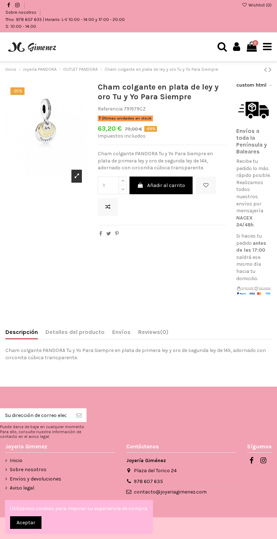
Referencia (110, 109)
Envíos (121, 332)
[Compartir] (100, 234)
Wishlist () (259, 5)
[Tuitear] (108, 234)
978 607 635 (148, 481)
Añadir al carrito (166, 185)
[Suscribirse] (79, 415)
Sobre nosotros (21, 12)
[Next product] (270, 69)
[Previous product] (266, 69)
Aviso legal (22, 488)
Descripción (21, 332)
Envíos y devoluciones (35, 479)
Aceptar (26, 523)
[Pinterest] (117, 234)
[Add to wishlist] (206, 185)
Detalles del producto (75, 332)
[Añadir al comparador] (108, 207)
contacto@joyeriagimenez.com (170, 492)
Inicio (16, 460)
